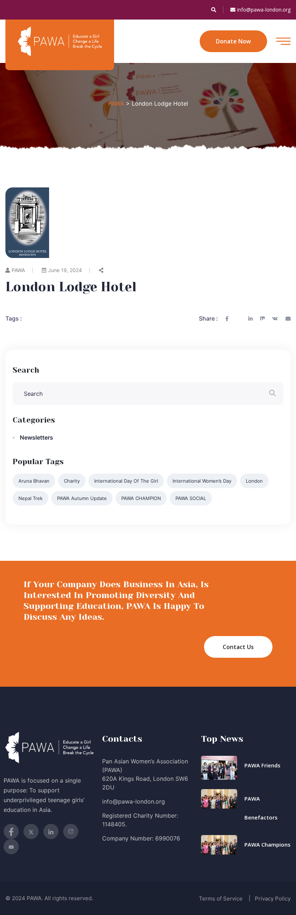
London (254, 481)
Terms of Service (221, 898)
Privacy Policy (273, 898)
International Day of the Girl (126, 481)
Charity (72, 481)
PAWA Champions (267, 844)
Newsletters (36, 437)
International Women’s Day (202, 481)
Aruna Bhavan (33, 481)
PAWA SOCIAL (190, 498)
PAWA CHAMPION (141, 498)
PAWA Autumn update (82, 498)
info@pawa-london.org (264, 9)
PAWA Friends (262, 765)
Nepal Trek (30, 498)
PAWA (18, 270)
